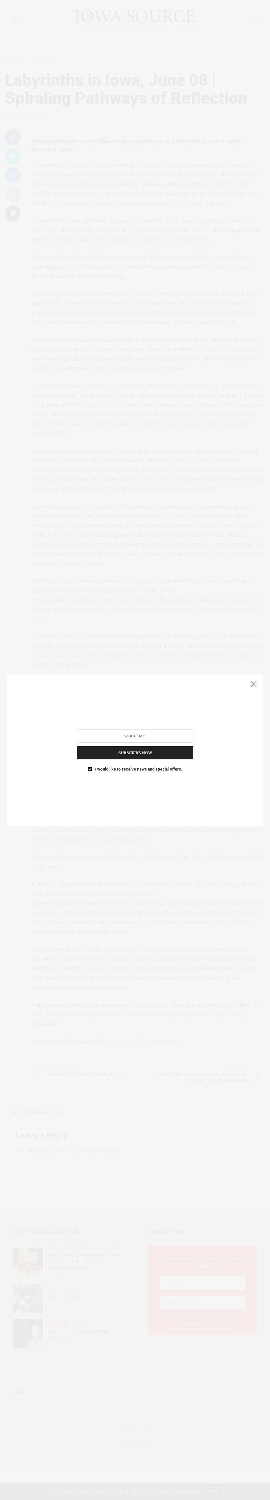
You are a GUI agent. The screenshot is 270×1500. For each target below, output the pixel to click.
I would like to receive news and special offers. (138, 769)
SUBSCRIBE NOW (135, 752)
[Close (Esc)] (253, 684)
